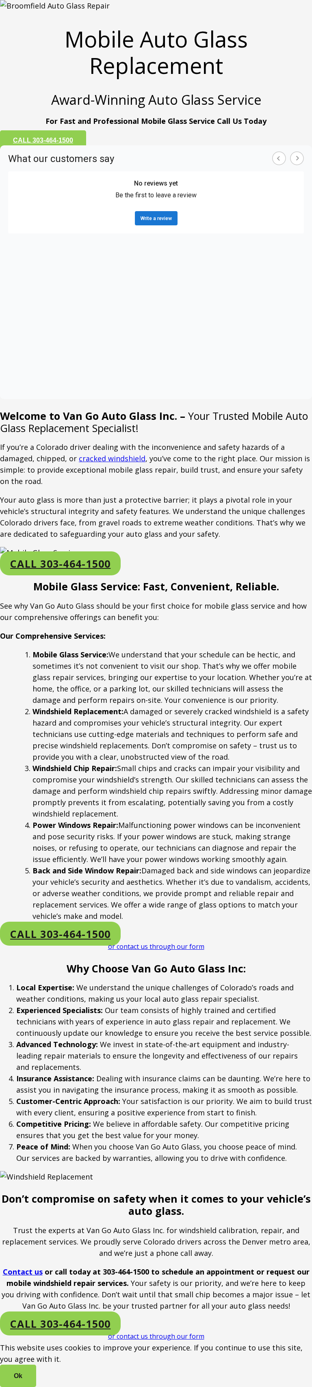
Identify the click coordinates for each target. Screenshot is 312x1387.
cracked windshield (112, 458)
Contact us (23, 1272)
